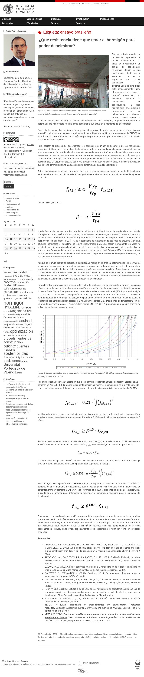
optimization (9, 335)
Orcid (8, 201)
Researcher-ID (12, 210)
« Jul (6, 261)
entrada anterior (129, 54)
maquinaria (25, 321)
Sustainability (12, 357)
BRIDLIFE (12, 272)
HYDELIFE (12, 307)
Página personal (12, 204)
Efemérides (32, 23)
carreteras (8, 276)
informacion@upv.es (66, 664)
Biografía (6, 19)
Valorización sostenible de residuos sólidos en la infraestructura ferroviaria (17, 421)
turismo (24, 361)
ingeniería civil (22, 311)
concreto (9, 282)
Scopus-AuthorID (13, 215)
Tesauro (55, 23)
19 (15, 244)
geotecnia (9, 298)
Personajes (7, 23)
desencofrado (59, 637)
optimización (21, 331)
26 (15, 248)
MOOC (123, 637)
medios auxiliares (101, 634)
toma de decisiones (18, 359)
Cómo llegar (6, 661)
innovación (8, 314)
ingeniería (8, 311)
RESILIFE (9, 349)
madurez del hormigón (109, 637)
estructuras (79, 634)
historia (27, 298)
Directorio (105, 4)
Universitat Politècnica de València (14, 368)
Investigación (82, 19)
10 (6, 239)
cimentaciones (11, 279)
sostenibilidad (16, 353)
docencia (21, 286)
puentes (23, 346)
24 (6, 248)
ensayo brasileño (82, 637)
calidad (22, 272)
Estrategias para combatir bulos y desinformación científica (20, 405)
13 (20, 239)
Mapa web (86, 4)
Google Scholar (12, 198)
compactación (26, 279)
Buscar (96, 4)
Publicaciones (107, 19)
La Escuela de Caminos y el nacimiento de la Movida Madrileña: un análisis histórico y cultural (19, 388)
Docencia (56, 19)
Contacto (80, 23)
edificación (68, 634)
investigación (19, 314)
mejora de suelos (13, 324)
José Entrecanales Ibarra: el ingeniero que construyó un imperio (18, 412)
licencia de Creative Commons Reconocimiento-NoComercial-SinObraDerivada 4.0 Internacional (19, 150)
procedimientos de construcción (123, 634)
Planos (16, 661)
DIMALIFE (10, 285)
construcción (22, 282)
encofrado (70, 637)
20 (20, 244)
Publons (9, 207)
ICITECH (26, 307)
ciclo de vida (21, 275)
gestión (18, 298)
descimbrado (46, 637)
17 (6, 244)
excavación (21, 295)
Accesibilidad (74, 4)
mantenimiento (10, 321)
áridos (19, 373)
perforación (21, 335)
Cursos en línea (34, 19)
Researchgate (12, 212)
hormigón (89, 634)
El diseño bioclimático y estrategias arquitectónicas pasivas (17, 398)
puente (10, 346)
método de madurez (100, 298)
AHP (5, 273)
